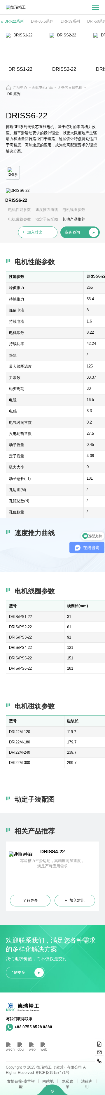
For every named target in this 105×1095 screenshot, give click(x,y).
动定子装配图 (46, 219)
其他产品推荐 (73, 219)
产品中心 (20, 87)
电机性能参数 (19, 209)
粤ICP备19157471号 (52, 1072)
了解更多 (30, 900)
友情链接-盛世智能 (21, 1084)
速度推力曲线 (46, 209)
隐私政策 (67, 1084)
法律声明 (86, 1084)
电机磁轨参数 (19, 219)
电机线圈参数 (73, 209)
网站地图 (48, 1084)
